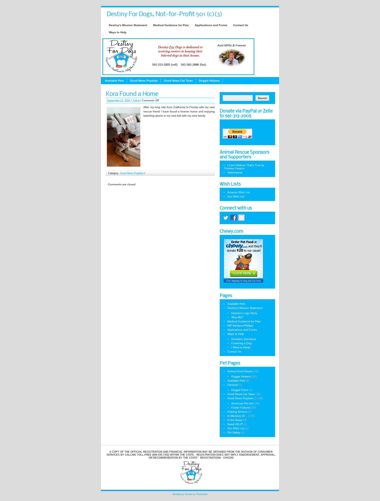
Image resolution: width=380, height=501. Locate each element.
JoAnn (136, 100)
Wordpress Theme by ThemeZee (190, 494)
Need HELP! (235, 424)
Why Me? (237, 317)
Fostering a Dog (241, 343)
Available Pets (114, 80)
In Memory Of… (237, 415)
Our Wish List (235, 196)
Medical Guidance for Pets (171, 25)
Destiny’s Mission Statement (128, 25)
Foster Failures (240, 407)
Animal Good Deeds (240, 371)
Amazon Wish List (238, 192)
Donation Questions (243, 339)
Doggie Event (239, 389)
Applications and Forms (211, 25)
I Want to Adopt (240, 347)
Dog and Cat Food (252, 281)
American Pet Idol (242, 403)
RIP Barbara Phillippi (240, 325)
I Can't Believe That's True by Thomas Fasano (244, 167)
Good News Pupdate (144, 80)
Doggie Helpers (209, 80)
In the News (234, 420)
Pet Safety (233, 432)
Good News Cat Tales (178, 80)
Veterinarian (234, 172)
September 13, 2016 (118, 100)
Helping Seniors (237, 411)
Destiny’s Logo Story (244, 313)
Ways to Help (117, 32)
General (232, 384)
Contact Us (240, 25)
